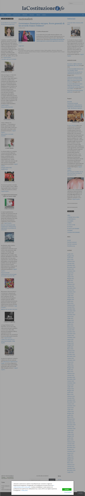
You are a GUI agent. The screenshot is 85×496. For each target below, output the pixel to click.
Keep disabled (67, 492)
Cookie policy (24, 490)
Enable (67, 489)
